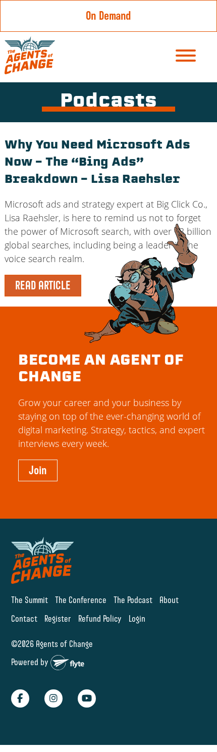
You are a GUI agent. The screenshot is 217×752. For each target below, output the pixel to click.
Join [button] (38, 470)
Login (137, 618)
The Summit (29, 599)
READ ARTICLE (43, 285)
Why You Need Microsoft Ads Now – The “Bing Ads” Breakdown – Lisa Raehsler (97, 163)
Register (57, 618)
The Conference (80, 599)
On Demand (108, 15)
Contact (24, 618)
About (169, 599)
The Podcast (133, 599)
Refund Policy (100, 618)
